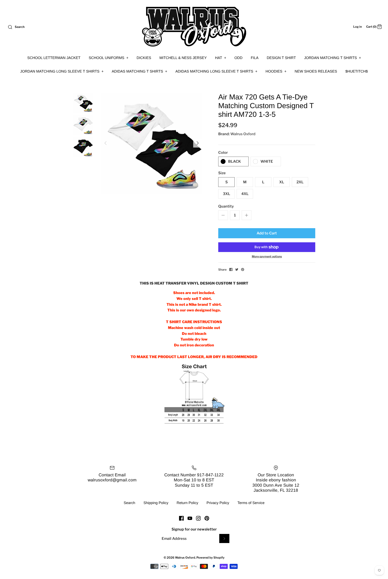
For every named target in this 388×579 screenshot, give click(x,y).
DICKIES (144, 58)
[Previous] (105, 143)
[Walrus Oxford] (194, 26)
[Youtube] (190, 518)
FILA (254, 58)
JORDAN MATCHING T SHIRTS (332, 58)
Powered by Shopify (210, 557)
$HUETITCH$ (356, 71)
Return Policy (187, 503)
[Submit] (224, 538)
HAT (220, 58)
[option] (151, 143)
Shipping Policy (155, 503)
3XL (226, 194)
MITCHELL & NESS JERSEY (183, 58)
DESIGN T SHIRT (281, 58)
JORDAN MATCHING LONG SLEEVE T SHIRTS (62, 71)
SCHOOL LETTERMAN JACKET (53, 58)
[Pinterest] (207, 518)
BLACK (234, 161)
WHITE (266, 161)
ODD (238, 58)
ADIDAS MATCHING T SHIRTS (139, 71)
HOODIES (276, 71)
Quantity (226, 206)
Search (129, 503)
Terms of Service (251, 503)
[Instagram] (198, 518)
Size (222, 173)
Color (223, 152)
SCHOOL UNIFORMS (109, 58)
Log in (357, 26)
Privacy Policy (218, 503)
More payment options (267, 256)
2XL (300, 182)
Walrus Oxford (242, 134)
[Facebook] (181, 518)
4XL (245, 194)
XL (281, 182)
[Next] (197, 143)
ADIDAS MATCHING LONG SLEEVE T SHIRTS (216, 71)
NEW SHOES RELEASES (316, 71)
